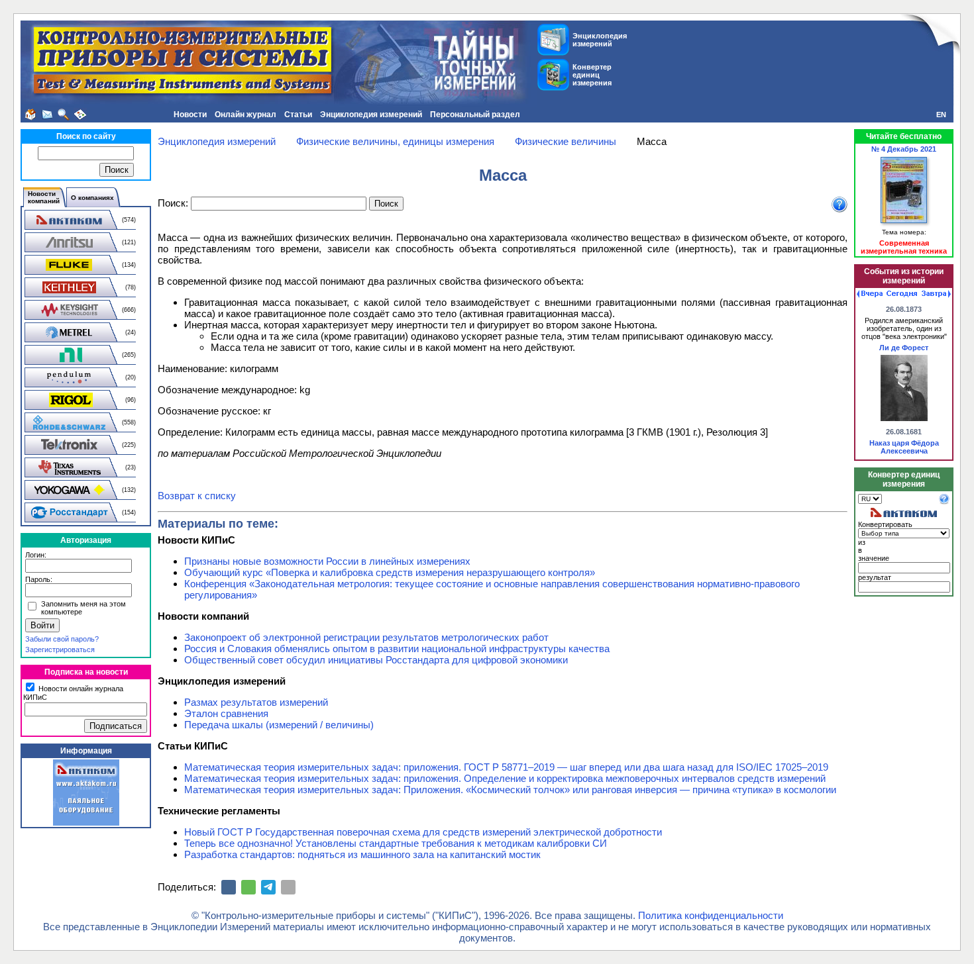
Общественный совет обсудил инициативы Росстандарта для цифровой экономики (376, 659)
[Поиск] (63, 114)
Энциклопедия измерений (371, 114)
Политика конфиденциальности (710, 915)
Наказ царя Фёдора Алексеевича (904, 447)
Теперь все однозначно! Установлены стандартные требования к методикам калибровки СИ (395, 843)
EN (941, 115)
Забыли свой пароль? (62, 639)
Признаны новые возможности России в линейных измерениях (327, 561)
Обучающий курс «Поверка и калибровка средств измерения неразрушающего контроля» (389, 572)
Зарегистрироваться (60, 649)
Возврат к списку (197, 495)
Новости (190, 114)
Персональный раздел (475, 114)
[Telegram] (268, 887)
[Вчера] (870, 294)
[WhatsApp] (248, 887)
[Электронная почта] (288, 887)
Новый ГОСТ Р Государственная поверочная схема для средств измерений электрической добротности (423, 832)
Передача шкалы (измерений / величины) (279, 724)
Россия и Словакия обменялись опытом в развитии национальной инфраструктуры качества (397, 648)
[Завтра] (936, 294)
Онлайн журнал (245, 114)
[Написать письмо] (47, 114)
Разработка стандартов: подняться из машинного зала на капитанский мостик (362, 854)
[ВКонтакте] (228, 887)
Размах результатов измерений (256, 702)
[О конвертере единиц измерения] (944, 502)
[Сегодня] (902, 294)
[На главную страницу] (30, 114)
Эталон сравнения (226, 713)
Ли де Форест (903, 348)
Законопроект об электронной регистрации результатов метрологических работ (366, 637)
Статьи (298, 114)
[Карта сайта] (80, 114)
